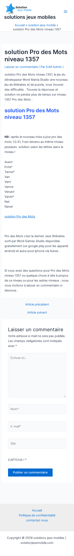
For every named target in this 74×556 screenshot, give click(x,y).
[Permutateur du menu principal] (65, 11)
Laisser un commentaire (21, 67)
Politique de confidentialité (37, 515)
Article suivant (37, 312)
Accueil (37, 510)
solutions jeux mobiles (30, 17)
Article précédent (37, 304)
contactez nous (37, 520)
